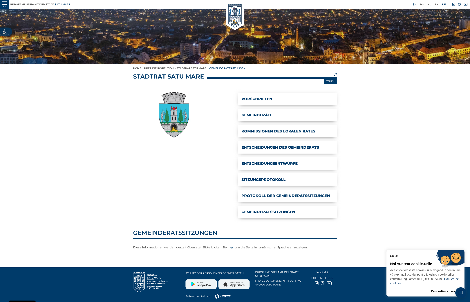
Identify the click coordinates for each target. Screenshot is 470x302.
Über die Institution (159, 68)
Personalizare (439, 291)
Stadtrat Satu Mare (191, 68)
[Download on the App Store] (234, 282)
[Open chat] (460, 292)
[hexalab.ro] (222, 296)
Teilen (330, 81)
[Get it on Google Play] (201, 282)
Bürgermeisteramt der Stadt (40, 4)
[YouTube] (465, 4)
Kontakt (322, 272)
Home (137, 68)
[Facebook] (453, 4)
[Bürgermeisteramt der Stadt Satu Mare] (235, 16)
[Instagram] (459, 4)
